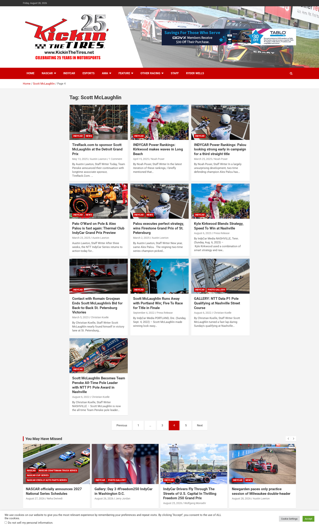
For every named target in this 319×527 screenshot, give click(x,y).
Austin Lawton (98, 158)
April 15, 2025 (141, 158)
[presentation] (288, 438)
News (89, 136)
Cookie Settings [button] (289, 518)
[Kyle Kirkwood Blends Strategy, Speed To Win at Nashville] (220, 201)
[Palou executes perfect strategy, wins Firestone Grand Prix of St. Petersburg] (159, 201)
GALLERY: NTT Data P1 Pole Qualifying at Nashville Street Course (217, 303)
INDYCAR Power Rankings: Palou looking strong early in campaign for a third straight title (220, 149)
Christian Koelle (100, 317)
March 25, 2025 (203, 158)
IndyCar (69, 73)
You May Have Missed (43, 439)
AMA (105, 73)
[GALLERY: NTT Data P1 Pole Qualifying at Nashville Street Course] (220, 276)
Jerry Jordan (123, 498)
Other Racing (150, 73)
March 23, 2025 (81, 237)
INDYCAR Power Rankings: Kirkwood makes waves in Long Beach (158, 149)
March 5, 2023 (80, 317)
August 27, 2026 (35, 498)
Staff (175, 73)
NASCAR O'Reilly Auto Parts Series (47, 480)
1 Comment (115, 158)
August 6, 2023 (202, 233)
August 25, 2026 (172, 503)
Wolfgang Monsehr (195, 503)
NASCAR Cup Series (38, 475)
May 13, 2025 (80, 158)
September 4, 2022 (144, 312)
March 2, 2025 (141, 237)
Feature (124, 73)
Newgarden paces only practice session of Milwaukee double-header (261, 491)
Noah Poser (157, 158)
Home (30, 73)
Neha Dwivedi (54, 498)
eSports (89, 73)
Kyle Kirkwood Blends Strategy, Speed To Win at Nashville (218, 225)
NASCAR (47, 73)
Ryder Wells (195, 73)
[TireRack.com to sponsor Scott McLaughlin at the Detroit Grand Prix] (98, 122)
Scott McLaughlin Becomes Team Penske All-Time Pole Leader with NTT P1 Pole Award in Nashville (98, 385)
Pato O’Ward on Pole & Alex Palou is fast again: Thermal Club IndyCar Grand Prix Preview (98, 228)
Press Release (221, 233)
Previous (121, 425)
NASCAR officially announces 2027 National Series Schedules (54, 491)
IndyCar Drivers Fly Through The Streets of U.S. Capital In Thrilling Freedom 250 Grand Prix (189, 493)
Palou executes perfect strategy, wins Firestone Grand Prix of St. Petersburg (158, 228)
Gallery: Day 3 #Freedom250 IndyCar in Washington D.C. (123, 491)
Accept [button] (308, 518)
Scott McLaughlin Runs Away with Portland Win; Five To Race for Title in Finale (158, 303)
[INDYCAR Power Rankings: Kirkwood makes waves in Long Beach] (159, 122)
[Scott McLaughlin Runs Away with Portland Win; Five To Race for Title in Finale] (159, 276)
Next (200, 425)
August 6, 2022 (202, 312)
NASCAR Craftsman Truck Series (58, 470)
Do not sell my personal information (30, 522)
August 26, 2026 (104, 498)
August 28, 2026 (241, 498)
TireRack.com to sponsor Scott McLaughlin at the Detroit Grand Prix (97, 149)
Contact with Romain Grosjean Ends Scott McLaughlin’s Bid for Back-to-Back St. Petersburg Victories (97, 305)
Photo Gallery (216, 289)
